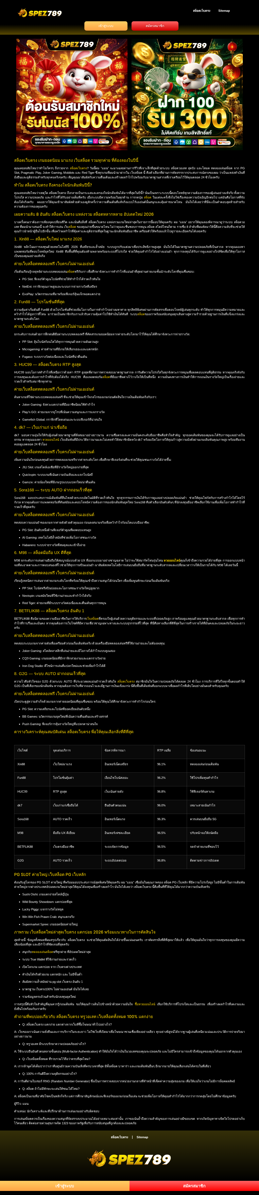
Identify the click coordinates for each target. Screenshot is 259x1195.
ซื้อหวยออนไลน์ (145, 1004)
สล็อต (147, 197)
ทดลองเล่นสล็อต (42, 952)
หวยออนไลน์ (50, 439)
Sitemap (224, 10)
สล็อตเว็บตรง (201, 10)
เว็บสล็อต (92, 618)
